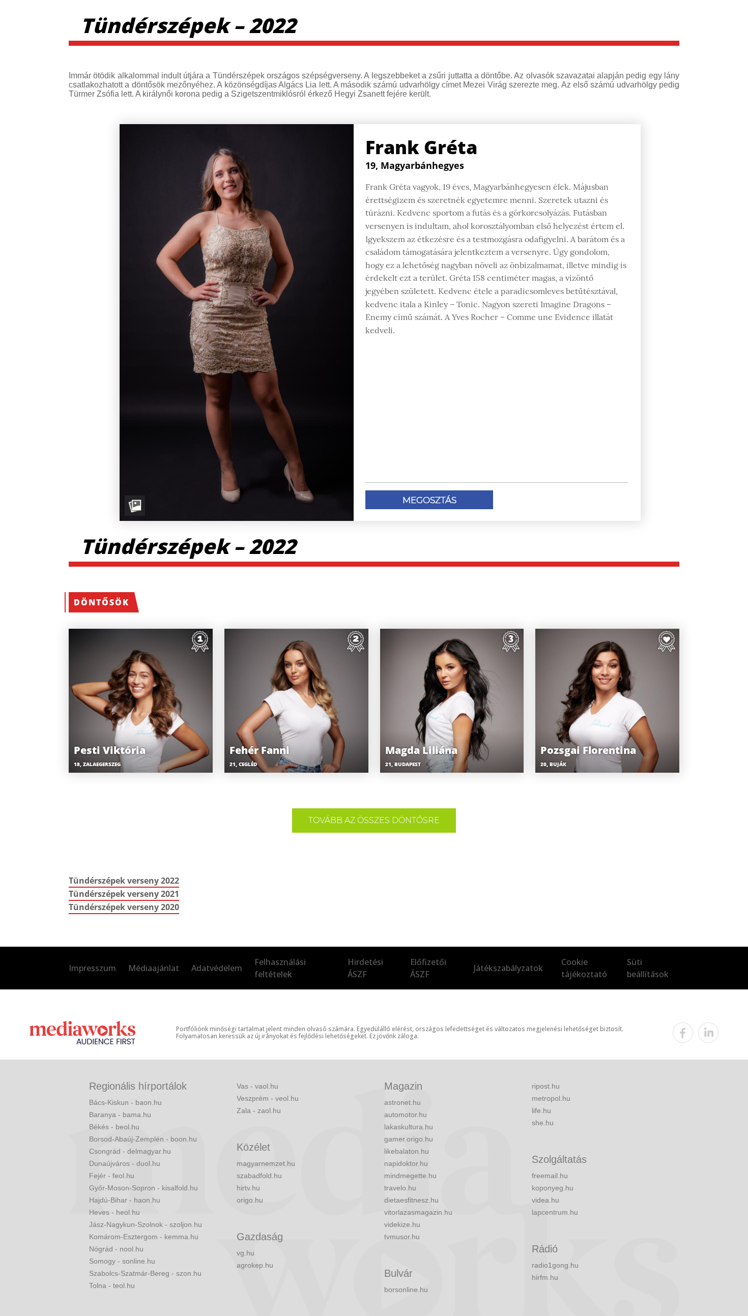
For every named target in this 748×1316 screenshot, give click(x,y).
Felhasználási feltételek (280, 968)
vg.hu (245, 1253)
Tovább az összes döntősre (374, 820)
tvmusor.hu (402, 1237)
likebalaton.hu (406, 1151)
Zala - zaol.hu (259, 1110)
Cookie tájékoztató (584, 968)
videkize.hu (402, 1224)
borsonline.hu (406, 1289)
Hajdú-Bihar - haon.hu (124, 1200)
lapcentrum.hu (555, 1212)
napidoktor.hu (406, 1163)
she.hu (543, 1123)
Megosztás (429, 500)
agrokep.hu (255, 1265)
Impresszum (92, 968)
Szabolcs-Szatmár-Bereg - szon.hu (145, 1273)
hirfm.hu (545, 1277)
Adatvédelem (216, 968)
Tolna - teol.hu (112, 1285)
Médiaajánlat (153, 968)
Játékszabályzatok (508, 968)
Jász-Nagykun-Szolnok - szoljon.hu (145, 1224)
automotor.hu (405, 1114)
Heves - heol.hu (114, 1212)
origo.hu (250, 1200)
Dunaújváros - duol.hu (124, 1163)
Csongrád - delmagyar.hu (130, 1151)
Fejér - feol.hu (111, 1176)
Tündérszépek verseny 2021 (124, 893)
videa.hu (545, 1200)
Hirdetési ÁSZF (365, 968)
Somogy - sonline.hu (122, 1261)
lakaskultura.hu (408, 1127)
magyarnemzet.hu (266, 1163)
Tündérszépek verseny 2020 (124, 907)
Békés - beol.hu (114, 1127)
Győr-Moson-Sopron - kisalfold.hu (143, 1188)
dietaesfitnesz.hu (411, 1200)
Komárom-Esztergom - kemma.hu (143, 1237)
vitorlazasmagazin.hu (418, 1212)
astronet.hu (402, 1102)
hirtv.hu (248, 1188)
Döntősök (101, 602)
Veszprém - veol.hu (268, 1098)
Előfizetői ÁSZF (428, 968)
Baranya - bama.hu (120, 1114)
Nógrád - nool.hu (116, 1249)
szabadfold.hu (259, 1176)
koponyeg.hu (552, 1188)
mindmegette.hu (410, 1176)
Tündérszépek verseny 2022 (124, 880)
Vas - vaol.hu (257, 1086)
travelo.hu (400, 1188)
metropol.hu (551, 1098)
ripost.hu (546, 1086)
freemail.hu (550, 1176)
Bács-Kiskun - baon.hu (125, 1102)
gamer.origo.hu (408, 1139)
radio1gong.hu (555, 1265)
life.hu (541, 1110)
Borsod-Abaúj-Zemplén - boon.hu (143, 1139)
